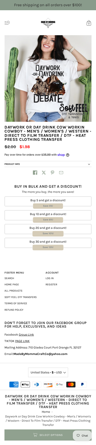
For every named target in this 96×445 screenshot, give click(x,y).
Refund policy (13, 309)
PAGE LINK (22, 341)
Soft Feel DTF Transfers (20, 297)
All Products (13, 290)
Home (46, 412)
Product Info (12, 164)
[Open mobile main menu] (7, 23)
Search (9, 278)
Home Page (11, 284)
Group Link (26, 334)
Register (51, 284)
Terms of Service (15, 303)
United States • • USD (46, 372)
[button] (35, 172)
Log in (50, 278)
